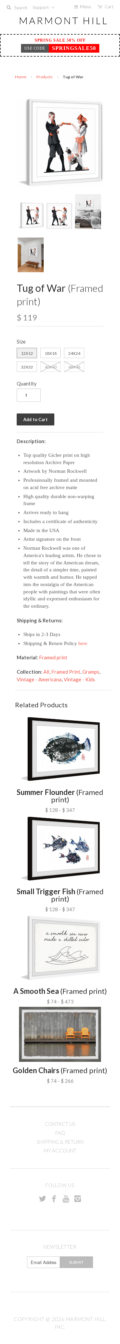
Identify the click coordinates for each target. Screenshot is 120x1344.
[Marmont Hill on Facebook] (54, 1198)
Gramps (90, 672)
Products (44, 76)
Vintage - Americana (39, 679)
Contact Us (60, 1124)
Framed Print (65, 672)
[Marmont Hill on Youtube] (66, 1198)
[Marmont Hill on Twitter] (42, 1198)
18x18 (51, 353)
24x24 (74, 353)
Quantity (27, 383)
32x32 (27, 366)
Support (41, 7)
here (82, 643)
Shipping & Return (60, 1142)
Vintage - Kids (79, 679)
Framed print (53, 657)
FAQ (60, 1133)
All (46, 672)
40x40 (51, 366)
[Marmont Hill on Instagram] (77, 1198)
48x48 (74, 366)
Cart (109, 6)
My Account (60, 1150)
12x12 (27, 353)
